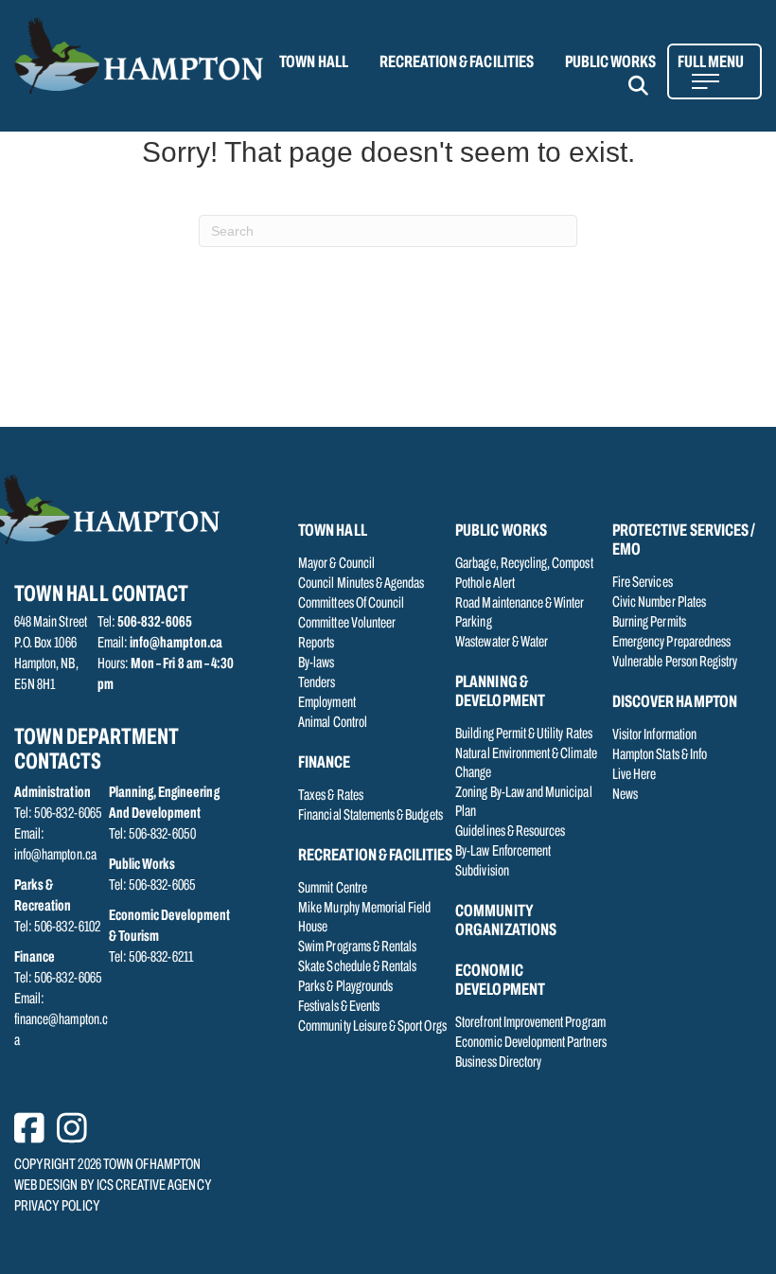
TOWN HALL (313, 63)
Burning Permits (649, 622)
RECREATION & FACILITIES (456, 63)
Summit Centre (332, 888)
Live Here (634, 775)
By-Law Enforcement (503, 851)
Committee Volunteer (347, 623)
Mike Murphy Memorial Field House (364, 918)
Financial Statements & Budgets (370, 815)
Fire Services (642, 583)
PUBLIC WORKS (611, 63)
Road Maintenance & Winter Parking (519, 613)
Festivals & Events (338, 1007)
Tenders (316, 683)
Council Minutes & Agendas (361, 584)
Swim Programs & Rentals (357, 947)
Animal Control (332, 723)
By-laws (316, 663)
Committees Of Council (351, 603)
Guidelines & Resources (510, 832)
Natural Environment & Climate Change (525, 764)
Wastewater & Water (501, 642)
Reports (316, 643)
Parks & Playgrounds (345, 987)
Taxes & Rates (330, 796)
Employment (327, 703)
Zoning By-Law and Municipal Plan (523, 803)
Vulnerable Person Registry (674, 662)
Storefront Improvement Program (530, 1023)
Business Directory (498, 1063)
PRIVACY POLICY (57, 1206)
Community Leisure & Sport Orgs (372, 1027)
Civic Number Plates (659, 602)
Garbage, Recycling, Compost (523, 564)
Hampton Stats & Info (659, 755)
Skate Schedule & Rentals (357, 967)
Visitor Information (654, 735)
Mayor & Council (336, 564)
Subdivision (482, 871)
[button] (650, 85)
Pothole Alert (485, 584)
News (625, 795)
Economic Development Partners (530, 1043)
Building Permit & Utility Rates (523, 734)
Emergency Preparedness (671, 642)
